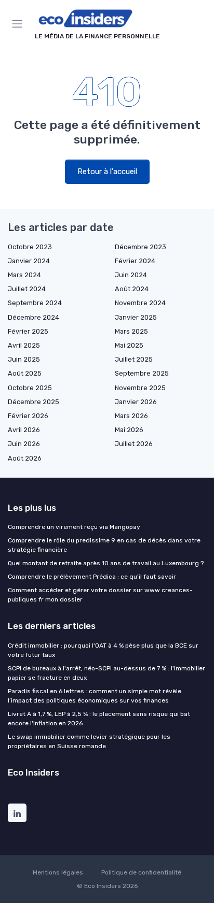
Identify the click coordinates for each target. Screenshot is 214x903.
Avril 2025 (24, 345)
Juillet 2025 (134, 359)
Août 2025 (25, 373)
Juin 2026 (24, 444)
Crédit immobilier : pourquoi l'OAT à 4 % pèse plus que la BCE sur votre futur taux (103, 650)
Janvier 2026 (136, 402)
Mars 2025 (131, 331)
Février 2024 (135, 261)
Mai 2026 (129, 430)
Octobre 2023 (30, 247)
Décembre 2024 (33, 317)
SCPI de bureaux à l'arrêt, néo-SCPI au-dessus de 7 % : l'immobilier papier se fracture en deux (106, 673)
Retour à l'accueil (107, 171)
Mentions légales (58, 872)
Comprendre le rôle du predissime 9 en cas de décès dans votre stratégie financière (104, 545)
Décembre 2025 (33, 402)
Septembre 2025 (142, 373)
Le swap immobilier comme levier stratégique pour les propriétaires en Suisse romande (89, 741)
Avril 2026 (24, 430)
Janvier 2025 (136, 317)
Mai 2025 (129, 345)
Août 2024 (132, 289)
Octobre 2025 (30, 388)
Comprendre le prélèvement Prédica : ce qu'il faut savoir (92, 576)
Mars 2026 (131, 416)
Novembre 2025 (140, 388)
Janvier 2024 (29, 261)
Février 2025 (28, 331)
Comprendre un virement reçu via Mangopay (74, 527)
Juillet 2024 (27, 289)
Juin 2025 (24, 359)
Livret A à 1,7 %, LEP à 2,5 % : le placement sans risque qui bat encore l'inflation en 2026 (99, 718)
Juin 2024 (131, 275)
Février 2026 (28, 416)
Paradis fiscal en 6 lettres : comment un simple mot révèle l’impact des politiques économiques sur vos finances (94, 695)
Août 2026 (25, 458)
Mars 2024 (24, 275)
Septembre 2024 (35, 303)
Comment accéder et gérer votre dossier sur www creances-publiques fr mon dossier (100, 594)
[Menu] (19, 23)
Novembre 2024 (140, 303)
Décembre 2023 (140, 247)
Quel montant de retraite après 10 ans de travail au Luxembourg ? (106, 563)
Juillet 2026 (134, 444)
